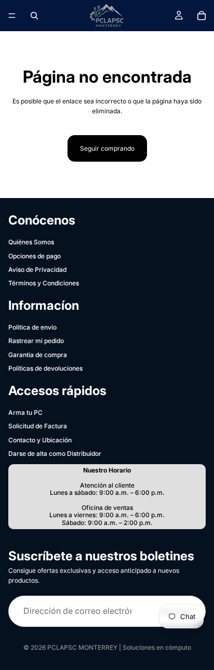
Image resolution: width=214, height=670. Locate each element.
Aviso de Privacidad (37, 269)
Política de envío (32, 327)
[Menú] (12, 16)
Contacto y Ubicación (40, 440)
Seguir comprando (107, 148)
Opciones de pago (34, 256)
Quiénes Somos (31, 242)
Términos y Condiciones (43, 283)
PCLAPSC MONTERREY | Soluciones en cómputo (119, 647)
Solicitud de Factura (37, 426)
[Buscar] (34, 15)
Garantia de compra (37, 355)
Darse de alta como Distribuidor (54, 453)
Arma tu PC (25, 412)
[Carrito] (201, 15)
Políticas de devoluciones (45, 368)
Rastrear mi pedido (36, 341)
